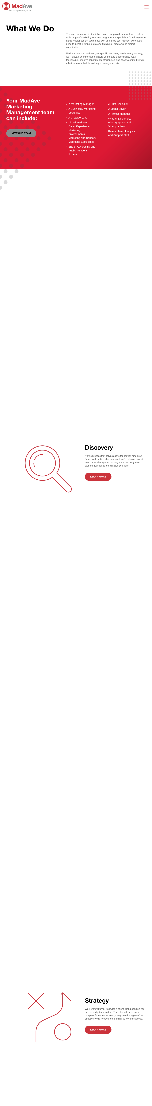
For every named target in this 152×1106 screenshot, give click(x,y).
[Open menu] (146, 7)
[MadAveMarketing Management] (17, 10)
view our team (21, 133)
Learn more (98, 1029)
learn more (98, 476)
